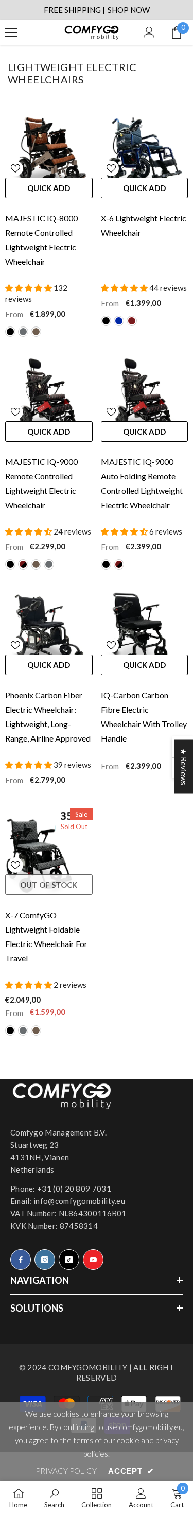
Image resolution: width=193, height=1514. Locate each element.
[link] (54, 1497)
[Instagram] (44, 1259)
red (132, 321)
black (10, 331)
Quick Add (48, 188)
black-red (23, 564)
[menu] (11, 32)
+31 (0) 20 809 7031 (74, 1188)
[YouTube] (93, 1259)
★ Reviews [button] (183, 766)
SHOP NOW (129, 9)
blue (119, 321)
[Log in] (149, 32)
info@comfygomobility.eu (79, 1201)
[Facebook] (20, 1259)
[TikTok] (69, 1259)
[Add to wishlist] (15, 168)
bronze (36, 331)
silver (23, 331)
